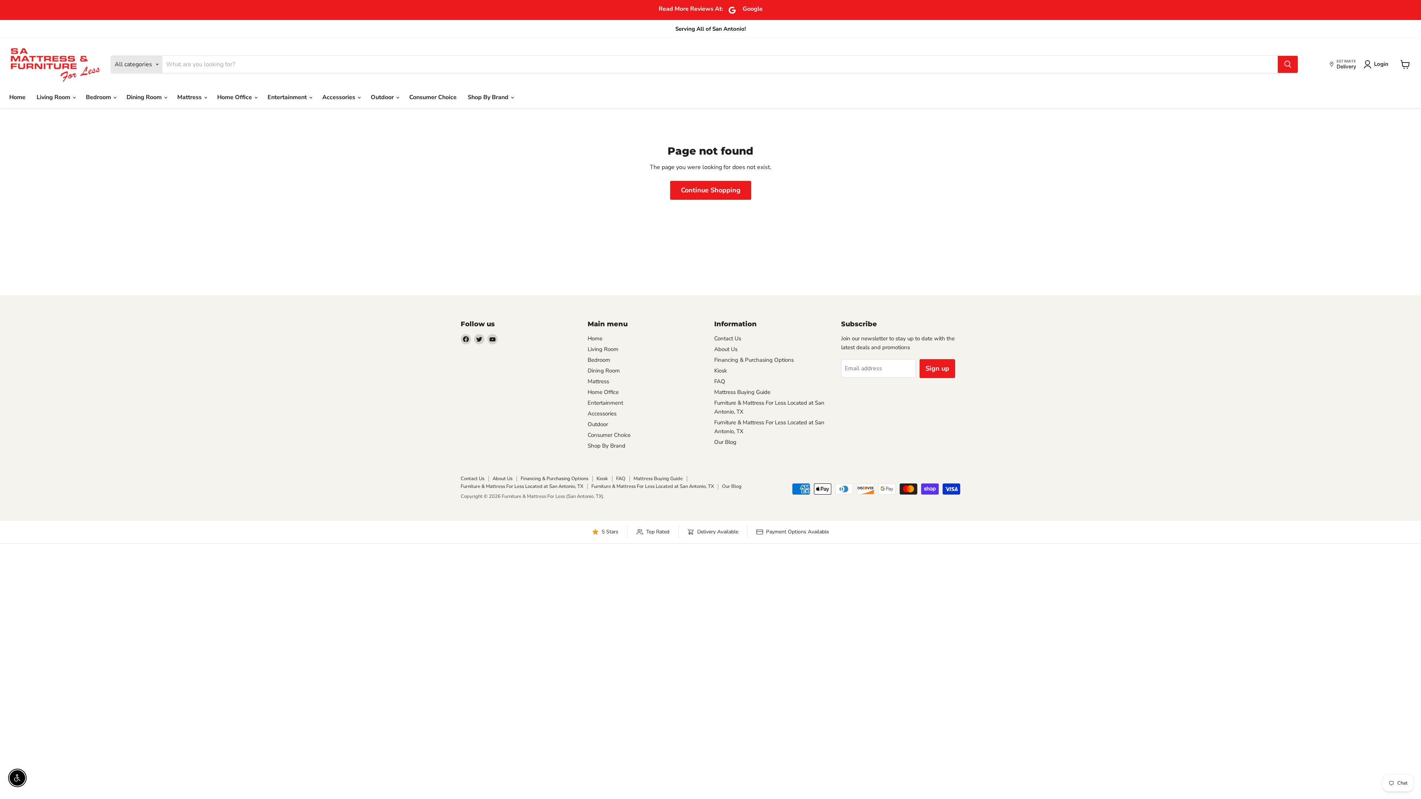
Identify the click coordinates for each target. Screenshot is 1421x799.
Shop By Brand (489, 97)
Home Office (235, 97)
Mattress (190, 97)
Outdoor (383, 97)
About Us (726, 349)
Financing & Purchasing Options (754, 360)
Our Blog (725, 442)
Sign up (937, 368)
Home (17, 97)
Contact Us (727, 338)
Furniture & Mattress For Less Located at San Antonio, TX (522, 486)
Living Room (54, 97)
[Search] (1288, 64)
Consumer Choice (433, 97)
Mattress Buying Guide (742, 392)
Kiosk (720, 370)
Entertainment (288, 97)
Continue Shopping (710, 190)
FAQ (719, 381)
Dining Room (145, 97)
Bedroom (99, 97)
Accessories (339, 97)
